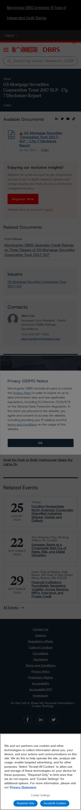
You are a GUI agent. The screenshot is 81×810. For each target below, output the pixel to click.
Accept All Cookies (55, 803)
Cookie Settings (40, 795)
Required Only (25, 803)
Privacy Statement (23, 787)
